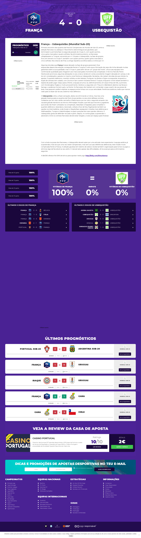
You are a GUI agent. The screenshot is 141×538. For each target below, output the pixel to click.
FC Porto (42, 485)
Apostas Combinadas (79, 512)
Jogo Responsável (110, 485)
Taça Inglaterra (11, 489)
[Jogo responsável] (46, 526)
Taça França (11, 504)
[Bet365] (17, 52)
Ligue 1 (9, 503)
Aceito (70, 536)
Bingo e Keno (109, 493)
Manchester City (45, 506)
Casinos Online (109, 497)
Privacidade (108, 487)
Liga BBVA (10, 491)
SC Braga (43, 489)
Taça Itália (10, 497)
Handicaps (76, 509)
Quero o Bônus (122, 447)
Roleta (107, 489)
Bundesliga (10, 499)
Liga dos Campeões (13, 506)
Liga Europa (11, 508)
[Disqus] (70, 258)
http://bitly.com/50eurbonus (96, 156)
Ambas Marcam (77, 487)
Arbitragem (76, 507)
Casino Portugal (44, 438)
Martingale (76, 511)
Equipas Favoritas (78, 485)
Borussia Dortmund (46, 504)
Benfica (42, 483)
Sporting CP (43, 487)
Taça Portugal (11, 485)
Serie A (9, 495)
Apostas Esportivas (111, 495)
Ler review (97, 447)
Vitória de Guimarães (46, 491)
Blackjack (108, 491)
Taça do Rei (10, 493)
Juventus (42, 500)
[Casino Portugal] (18, 443)
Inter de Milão (44, 502)
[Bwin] (65, 356)
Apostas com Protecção (80, 489)
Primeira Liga (11, 483)
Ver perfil (18, 88)
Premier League (12, 487)
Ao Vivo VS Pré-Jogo (79, 483)
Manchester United (46, 508)
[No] (139, 535)
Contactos (108, 483)
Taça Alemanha (12, 501)
